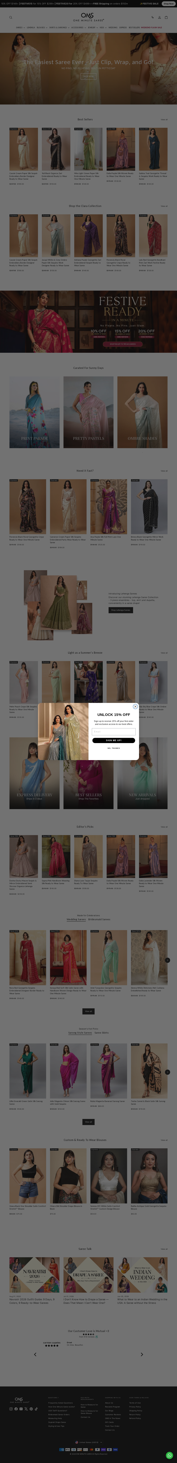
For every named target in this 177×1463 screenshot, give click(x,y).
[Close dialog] (135, 706)
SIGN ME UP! (114, 740)
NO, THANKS (114, 748)
